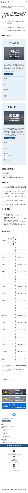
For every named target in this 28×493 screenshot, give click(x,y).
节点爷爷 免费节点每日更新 (18, 21)
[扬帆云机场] (14, 450)
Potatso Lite (10, 220)
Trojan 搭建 (5, 432)
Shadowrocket (9, 218)
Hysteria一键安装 (6, 436)
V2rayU (23, 215)
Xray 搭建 (5, 435)
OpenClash (10, 224)
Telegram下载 (5, 426)
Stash (19, 215)
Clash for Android (17, 221)
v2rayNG (10, 221)
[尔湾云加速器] (14, 457)
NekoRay (10, 214)
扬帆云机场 (14, 43)
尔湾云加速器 (14, 460)
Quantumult (16, 218)
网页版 (10, 426)
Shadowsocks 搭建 (6, 429)
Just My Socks (10, 440)
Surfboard (17, 223)
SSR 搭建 (4, 430)
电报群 (12, 426)
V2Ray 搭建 (5, 433)
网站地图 (24, 489)
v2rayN (6, 214)
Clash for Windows (19, 213)
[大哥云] (14, 465)
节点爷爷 (6, 2)
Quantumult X (7, 217)
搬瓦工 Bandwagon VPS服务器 (9, 437)
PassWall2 (16, 224)
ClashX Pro (14, 215)
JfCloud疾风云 (14, 107)
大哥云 (14, 468)
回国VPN (11, 442)
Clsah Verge (11, 213)
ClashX (9, 215)
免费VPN (4, 442)
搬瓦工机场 (5, 440)
